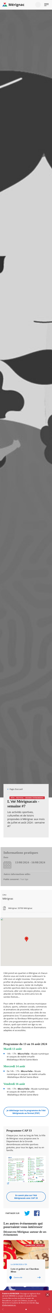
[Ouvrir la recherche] (38, 4)
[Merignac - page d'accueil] (26, 5)
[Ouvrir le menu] (46, 4)
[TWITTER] (27, 1213)
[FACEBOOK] (35, 1213)
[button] (26, 939)
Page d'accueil (16, 789)
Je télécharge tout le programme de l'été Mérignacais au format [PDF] (26, 1111)
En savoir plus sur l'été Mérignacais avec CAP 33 (26, 1196)
